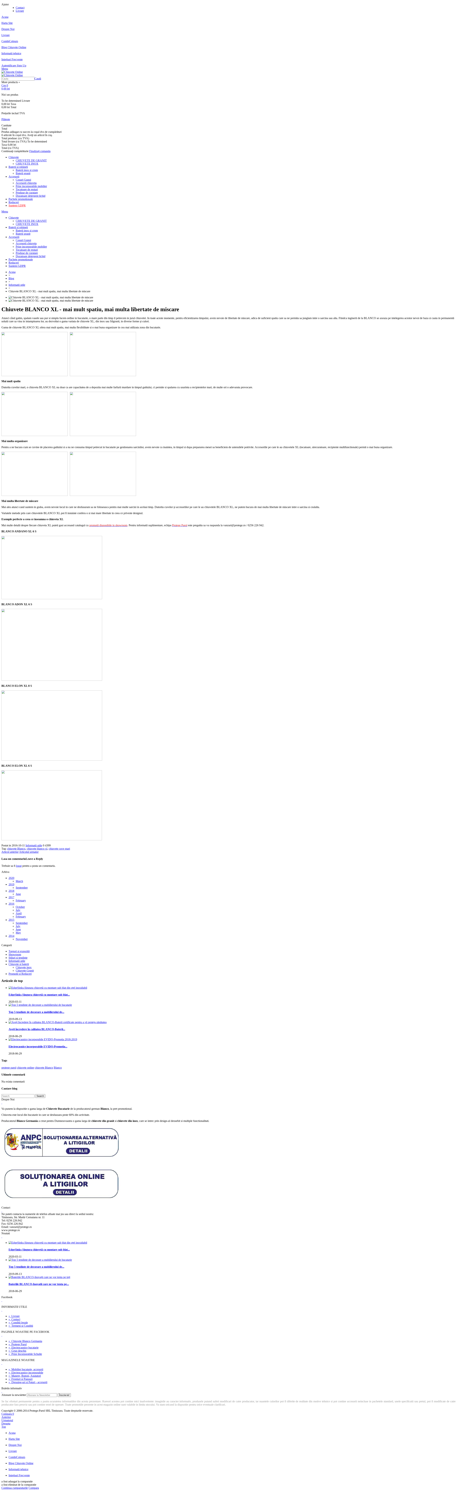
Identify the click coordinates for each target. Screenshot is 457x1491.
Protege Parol (18, 1344)
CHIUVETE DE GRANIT (31, 160)
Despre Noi (7, 29)
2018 (11, 890)
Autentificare (9, 65)
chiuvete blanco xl (37, 848)
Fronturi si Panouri (20, 1379)
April (19, 913)
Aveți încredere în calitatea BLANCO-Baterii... (37, 1029)
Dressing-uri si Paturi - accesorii (28, 1382)
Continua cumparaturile (14, 1487)
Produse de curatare (27, 192)
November (22, 939)
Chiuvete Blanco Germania (25, 1341)
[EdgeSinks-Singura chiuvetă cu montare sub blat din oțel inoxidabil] (48, 987)
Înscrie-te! (64, 1395)
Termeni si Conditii (21, 1325)
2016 (11, 903)
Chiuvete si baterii (19, 964)
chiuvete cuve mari (59, 848)
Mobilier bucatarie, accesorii (26, 1369)
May (18, 932)
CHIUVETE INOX (27, 163)
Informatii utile (17, 284)
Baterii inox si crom (27, 170)
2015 (11, 919)
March (19, 881)
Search (40, 1096)
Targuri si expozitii (19, 951)
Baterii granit (23, 173)
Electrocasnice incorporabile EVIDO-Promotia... (38, 1046)
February (21, 900)
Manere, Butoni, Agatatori (25, 1375)
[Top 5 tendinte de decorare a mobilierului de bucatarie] (40, 1004)
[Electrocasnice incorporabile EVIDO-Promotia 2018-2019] (43, 1039)
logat (19, 865)
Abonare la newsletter (13, 1394)
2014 (11, 935)
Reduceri (14, 202)
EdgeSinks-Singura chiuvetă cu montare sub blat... (39, 994)
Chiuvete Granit (25, 970)
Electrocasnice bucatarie (24, 1347)
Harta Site (7, 22)
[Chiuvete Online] (12, 71)
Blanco (58, 1067)
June (18, 894)
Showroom (15, 954)
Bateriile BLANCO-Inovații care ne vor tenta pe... (39, 1284)
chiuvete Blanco (16, 848)
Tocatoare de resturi (27, 189)
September (22, 887)
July (18, 910)
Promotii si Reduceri (20, 973)
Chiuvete (14, 157)
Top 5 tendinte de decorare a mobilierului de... (36, 1012)
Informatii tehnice (11, 53)
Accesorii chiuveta (26, 182)
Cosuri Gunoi (23, 179)
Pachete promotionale (21, 199)
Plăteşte (5, 119)
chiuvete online (25, 1067)
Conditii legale (18, 1322)
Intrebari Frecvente (12, 59)
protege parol (8, 1067)
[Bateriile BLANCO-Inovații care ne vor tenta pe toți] (39, 1277)
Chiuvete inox (24, 967)
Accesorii (14, 176)
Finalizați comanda (40, 151)
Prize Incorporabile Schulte (25, 1354)
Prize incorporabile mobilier (31, 186)
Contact (20, 7)
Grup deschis (17, 1350)
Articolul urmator (29, 851)
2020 (11, 877)
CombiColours (9, 41)
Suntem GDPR (17, 205)
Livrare (20, 10)
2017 (11, 897)
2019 (11, 884)
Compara (34, 1487)
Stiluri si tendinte (18, 957)
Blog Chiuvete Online (13, 47)
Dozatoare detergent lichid (30, 195)
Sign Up (21, 65)
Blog (11, 278)
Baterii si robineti (18, 166)
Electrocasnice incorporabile (26, 1372)
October (20, 906)
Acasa (4, 16)
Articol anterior (10, 851)
